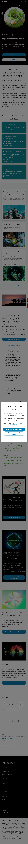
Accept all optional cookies (14, 429)
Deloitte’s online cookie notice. (17, 423)
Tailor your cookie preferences (14, 438)
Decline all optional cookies (14, 433)
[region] (14, 422)
